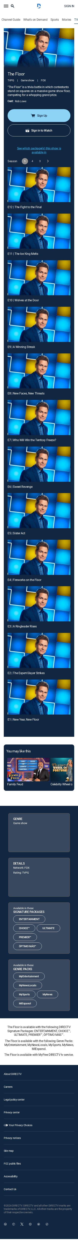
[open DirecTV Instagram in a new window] (30, 1224)
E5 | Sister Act (16, 533)
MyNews (47, 994)
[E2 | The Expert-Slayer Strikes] (39, 650)
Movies (66, 20)
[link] (28, 769)
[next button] (47, 161)
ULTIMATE (48, 928)
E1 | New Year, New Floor (23, 719)
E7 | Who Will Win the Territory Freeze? (32, 440)
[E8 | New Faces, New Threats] (39, 371)
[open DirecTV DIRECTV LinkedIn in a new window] (5, 1224)
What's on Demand (35, 20)
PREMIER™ (25, 937)
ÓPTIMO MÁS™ (27, 946)
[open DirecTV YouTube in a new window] (38, 1224)
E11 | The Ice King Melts (23, 254)
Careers (8, 1086)
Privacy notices (12, 1138)
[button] (6, 6)
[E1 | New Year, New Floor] (39, 697)
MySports (24, 994)
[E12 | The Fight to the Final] (39, 184)
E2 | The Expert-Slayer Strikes (26, 673)
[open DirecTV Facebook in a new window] (13, 1224)
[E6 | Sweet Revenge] (39, 464)
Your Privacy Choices (20, 1125)
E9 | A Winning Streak (21, 347)
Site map (9, 1150)
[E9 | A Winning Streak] (39, 324)
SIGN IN (69, 6)
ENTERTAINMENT (29, 919)
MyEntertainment (29, 976)
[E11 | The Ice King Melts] (39, 231)
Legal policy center (14, 1099)
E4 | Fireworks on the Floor (24, 580)
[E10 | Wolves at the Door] (39, 277)
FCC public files (12, 1163)
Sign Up (42, 115)
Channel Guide (11, 20)
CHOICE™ (24, 928)
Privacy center (12, 1112)
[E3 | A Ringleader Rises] (39, 603)
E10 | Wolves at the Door (23, 300)
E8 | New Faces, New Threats (26, 393)
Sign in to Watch (41, 130)
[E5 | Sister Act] (39, 510)
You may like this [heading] (18, 751)
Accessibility (10, 1176)
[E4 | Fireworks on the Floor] (39, 557)
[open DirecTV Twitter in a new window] (21, 1224)
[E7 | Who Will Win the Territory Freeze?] (39, 417)
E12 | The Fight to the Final (25, 207)
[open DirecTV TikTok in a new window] (46, 1224)
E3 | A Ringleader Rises (22, 626)
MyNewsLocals (27, 985)
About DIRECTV (12, 1074)
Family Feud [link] (15, 784)
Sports (55, 20)
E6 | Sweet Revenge (20, 487)
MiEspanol (25, 1003)
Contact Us (10, 1189)
